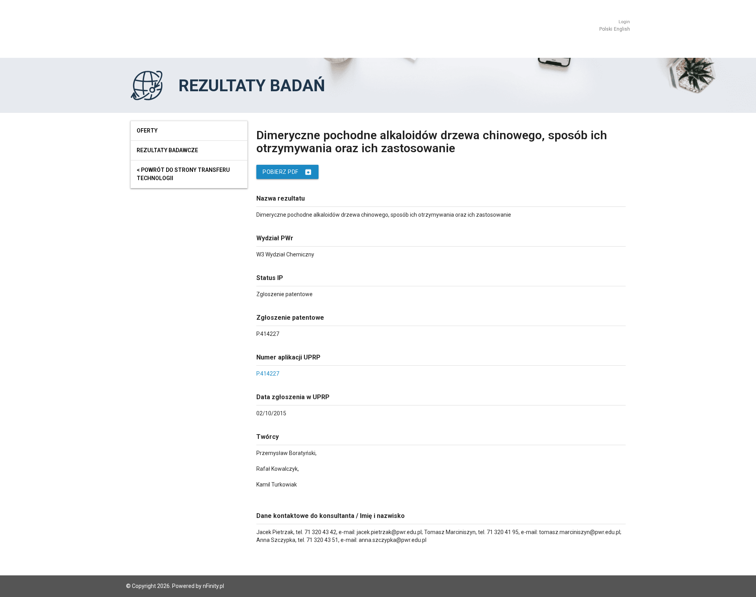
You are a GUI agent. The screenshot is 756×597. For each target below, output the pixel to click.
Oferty (147, 130)
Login (624, 21)
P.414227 (267, 373)
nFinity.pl (213, 586)
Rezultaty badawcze (167, 150)
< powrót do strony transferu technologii (183, 174)
